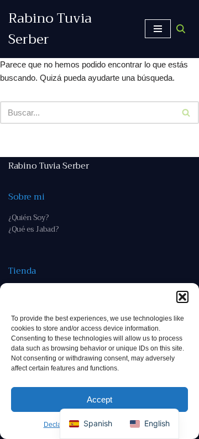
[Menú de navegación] (158, 28)
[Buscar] (180, 28)
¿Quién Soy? (28, 217)
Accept (99, 399)
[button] (182, 296)
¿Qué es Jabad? (33, 229)
